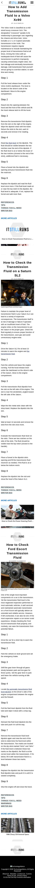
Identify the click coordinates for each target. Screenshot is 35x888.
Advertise (13, 874)
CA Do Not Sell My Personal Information (17, 877)
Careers (29, 874)
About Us (6, 874)
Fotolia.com (4, 590)
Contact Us (21, 874)
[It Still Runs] (17, 2)
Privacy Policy (22, 875)
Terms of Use (11, 875)
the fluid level (11, 143)
